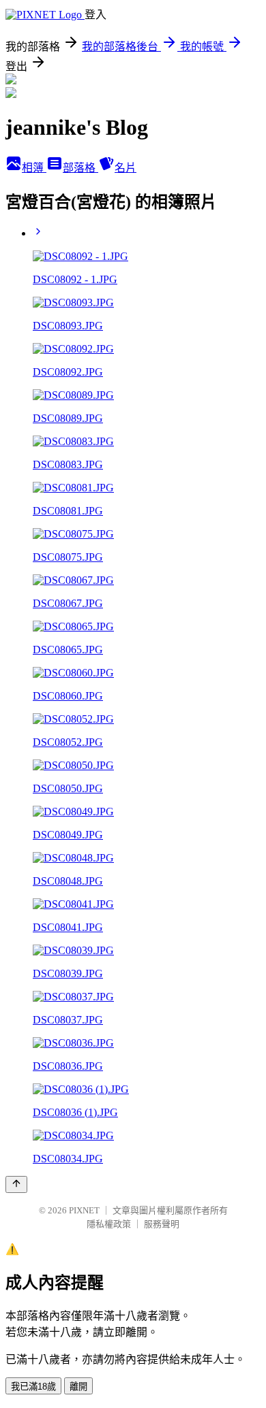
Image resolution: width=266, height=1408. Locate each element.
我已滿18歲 (33, 1386)
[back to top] (16, 1184)
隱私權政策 (109, 1224)
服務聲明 (161, 1224)
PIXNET (84, 1210)
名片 (125, 168)
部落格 (80, 168)
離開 (78, 1386)
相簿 (34, 168)
